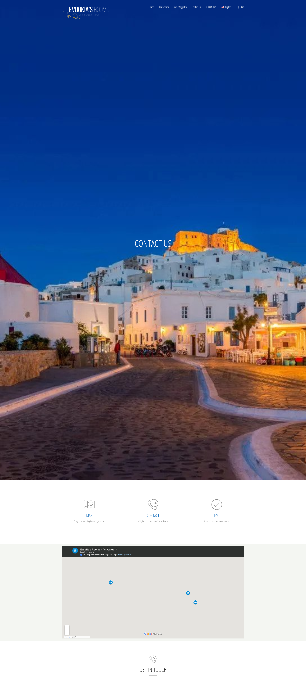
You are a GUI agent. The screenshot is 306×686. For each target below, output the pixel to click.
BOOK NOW (211, 7)
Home (151, 7)
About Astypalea (180, 7)
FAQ (216, 515)
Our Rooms (164, 7)
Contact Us (196, 7)
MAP (89, 515)
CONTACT (153, 515)
